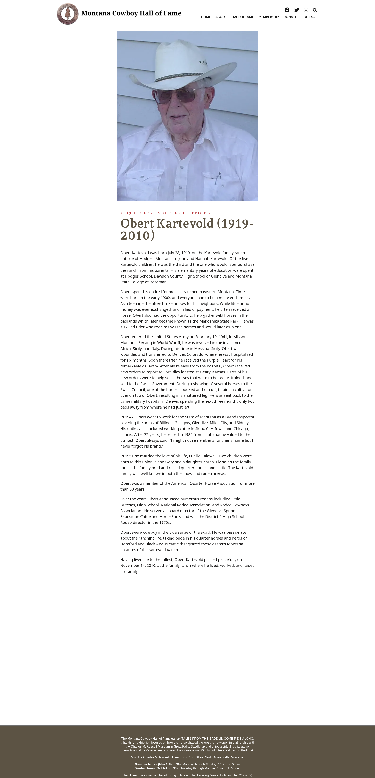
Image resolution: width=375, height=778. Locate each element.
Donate (290, 17)
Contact (309, 17)
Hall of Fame (243, 17)
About (221, 17)
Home (206, 17)
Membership (268, 17)
